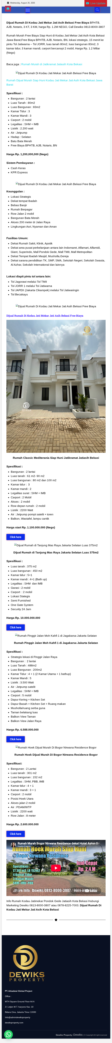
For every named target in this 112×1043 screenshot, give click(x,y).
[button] (8, 1034)
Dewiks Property (64, 1035)
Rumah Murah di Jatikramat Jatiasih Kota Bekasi (51, 64)
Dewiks (78, 1034)
